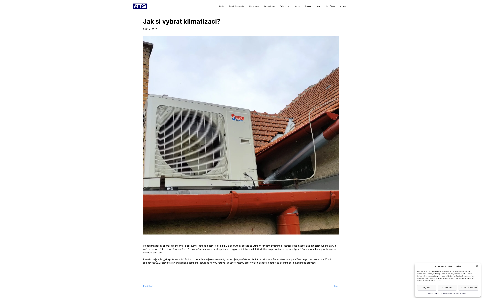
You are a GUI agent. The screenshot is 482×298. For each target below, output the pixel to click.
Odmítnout (447, 287)
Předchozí (148, 286)
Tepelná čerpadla (236, 6)
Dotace (308, 6)
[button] (477, 266)
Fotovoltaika (269, 6)
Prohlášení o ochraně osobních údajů (453, 293)
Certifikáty (330, 6)
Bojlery (283, 6)
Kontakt (343, 6)
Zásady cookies (433, 293)
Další (336, 286)
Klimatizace (254, 6)
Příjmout (427, 287)
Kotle (221, 6)
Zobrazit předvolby (468, 287)
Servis (297, 6)
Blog (318, 6)
